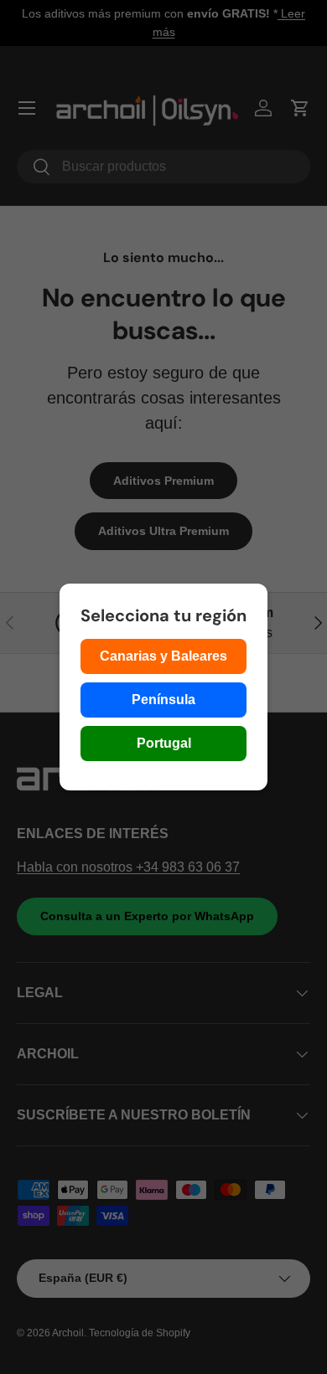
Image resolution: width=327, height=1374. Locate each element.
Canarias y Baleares (163, 656)
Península (163, 699)
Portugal (164, 743)
